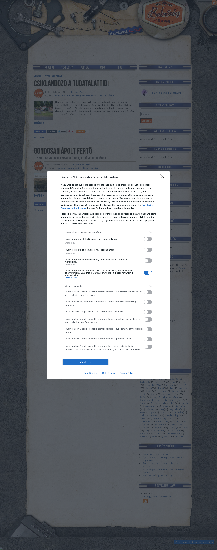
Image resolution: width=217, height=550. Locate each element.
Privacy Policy (126, 373)
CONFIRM (86, 362)
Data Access (108, 373)
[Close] (163, 177)
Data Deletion (90, 373)
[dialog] (108, 275)
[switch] (148, 239)
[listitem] (108, 232)
